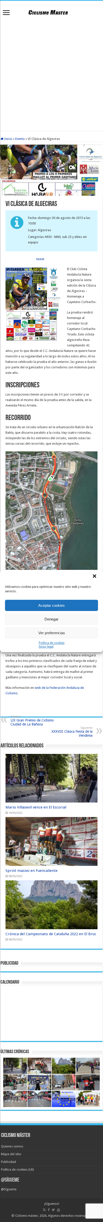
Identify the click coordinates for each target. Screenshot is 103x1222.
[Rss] (44, 1210)
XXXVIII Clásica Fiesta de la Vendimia (72, 731)
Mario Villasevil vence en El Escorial (36, 807)
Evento (20, 139)
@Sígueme (10, 1180)
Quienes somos (12, 1146)
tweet (40, 259)
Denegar (51, 619)
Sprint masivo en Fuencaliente (32, 870)
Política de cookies (51, 643)
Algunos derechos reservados (69, 1216)
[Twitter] (53, 1210)
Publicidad (8, 1162)
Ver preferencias (51, 633)
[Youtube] (58, 1210)
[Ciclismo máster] (51, 12)
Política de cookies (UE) (17, 1169)
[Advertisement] (51, 74)
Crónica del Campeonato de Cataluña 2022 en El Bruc (51, 934)
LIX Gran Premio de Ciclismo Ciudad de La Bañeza (32, 720)
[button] (95, 577)
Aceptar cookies (51, 605)
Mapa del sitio (11, 1154)
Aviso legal (46, 646)
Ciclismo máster (26, 1216)
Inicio (8, 139)
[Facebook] (48, 1210)
